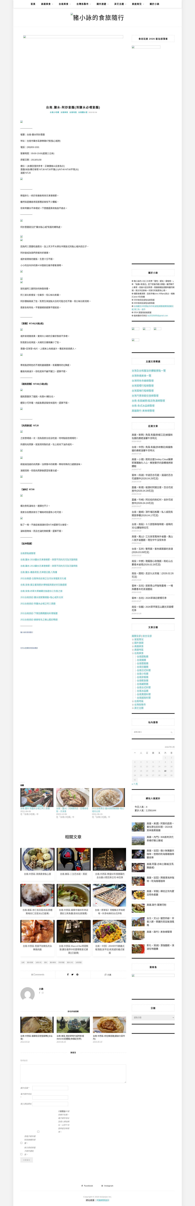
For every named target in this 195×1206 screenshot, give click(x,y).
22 (165, 771)
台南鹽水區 (83, 112)
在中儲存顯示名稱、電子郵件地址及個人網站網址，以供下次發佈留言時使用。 (63, 1121)
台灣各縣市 (83, 4)
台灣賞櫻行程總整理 (143, 385)
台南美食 (64, 4)
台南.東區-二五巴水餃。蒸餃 (73, 874)
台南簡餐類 (142, 663)
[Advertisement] (73, 677)
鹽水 (45, 962)
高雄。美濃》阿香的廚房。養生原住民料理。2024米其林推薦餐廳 (160, 827)
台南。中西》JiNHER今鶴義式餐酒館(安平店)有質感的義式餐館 (109, 949)
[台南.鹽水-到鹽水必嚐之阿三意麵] (36, 797)
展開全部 (136, 636)
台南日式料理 (144, 670)
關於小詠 (154, 4)
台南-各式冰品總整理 (143, 405)
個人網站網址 (26, 1104)
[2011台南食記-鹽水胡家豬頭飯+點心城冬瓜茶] (108, 797)
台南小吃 (39, 962)
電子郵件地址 (26, 1096)
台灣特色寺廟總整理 (143, 380)
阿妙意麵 (61, 962)
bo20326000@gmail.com (157, 316)
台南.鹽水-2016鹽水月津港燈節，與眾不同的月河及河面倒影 (49, 559)
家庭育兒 (137, 4)
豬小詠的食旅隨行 (26, 632)
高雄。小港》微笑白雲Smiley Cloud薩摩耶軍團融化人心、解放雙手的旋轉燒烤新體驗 (152, 462)
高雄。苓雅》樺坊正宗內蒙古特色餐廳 (160, 893)
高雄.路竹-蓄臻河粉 (156, 905)
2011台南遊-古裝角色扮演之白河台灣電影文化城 (43, 578)
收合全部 (147, 636)
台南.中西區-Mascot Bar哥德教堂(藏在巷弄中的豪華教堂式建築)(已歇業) (73, 949)
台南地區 (73, 112)
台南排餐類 (142, 677)
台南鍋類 (141, 660)
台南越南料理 (144, 698)
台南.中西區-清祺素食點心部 (37, 874)
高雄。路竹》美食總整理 (159, 932)
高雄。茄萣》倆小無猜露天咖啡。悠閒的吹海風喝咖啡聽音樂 (160, 854)
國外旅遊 (101, 4)
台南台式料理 (144, 687)
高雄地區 (138, 650)
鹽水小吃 (70, 962)
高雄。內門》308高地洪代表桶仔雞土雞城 (160, 839)
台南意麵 (79, 962)
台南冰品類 (142, 691)
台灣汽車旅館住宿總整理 (145, 395)
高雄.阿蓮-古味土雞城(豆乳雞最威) (160, 866)
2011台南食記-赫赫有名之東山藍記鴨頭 (39, 619)
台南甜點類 (142, 656)
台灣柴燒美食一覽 (141, 375)
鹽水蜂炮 (53, 962)
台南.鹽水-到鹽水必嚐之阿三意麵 (35, 808)
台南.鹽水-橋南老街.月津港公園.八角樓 (39, 572)
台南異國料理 (144, 694)
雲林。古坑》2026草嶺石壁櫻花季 (149, 598)
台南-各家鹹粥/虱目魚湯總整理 (148, 400)
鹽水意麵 (30, 962)
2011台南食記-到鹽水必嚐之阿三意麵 (37, 603)
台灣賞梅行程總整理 (143, 390)
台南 (23, 962)
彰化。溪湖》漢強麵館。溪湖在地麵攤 (160, 947)
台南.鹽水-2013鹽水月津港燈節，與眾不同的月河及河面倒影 (49, 566)
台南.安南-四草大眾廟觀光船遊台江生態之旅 (41, 591)
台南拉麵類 (142, 667)
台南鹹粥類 (142, 684)
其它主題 (119, 4)
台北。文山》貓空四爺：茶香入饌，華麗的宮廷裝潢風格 (160, 921)
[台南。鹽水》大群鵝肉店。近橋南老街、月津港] (72, 797)
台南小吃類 (54, 112)
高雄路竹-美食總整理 (143, 410)
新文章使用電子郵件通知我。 (29, 1151)
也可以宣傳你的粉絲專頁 (29, 648)
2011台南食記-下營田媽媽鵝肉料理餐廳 (39, 613)
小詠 (109, 975)
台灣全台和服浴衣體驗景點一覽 (149, 370)
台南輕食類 (142, 680)
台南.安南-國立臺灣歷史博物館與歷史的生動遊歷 (43, 584)
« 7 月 (135, 784)
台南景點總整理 (27, 553)
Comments (38, 974)
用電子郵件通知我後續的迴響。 (29, 1139)
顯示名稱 (24, 1088)
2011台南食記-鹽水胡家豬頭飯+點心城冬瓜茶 (41, 597)
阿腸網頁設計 (103, 1200)
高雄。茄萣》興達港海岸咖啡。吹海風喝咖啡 (160, 879)
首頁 (33, 4)
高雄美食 (46, 4)
